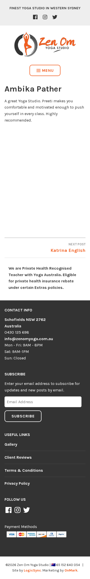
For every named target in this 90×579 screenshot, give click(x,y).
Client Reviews (18, 457)
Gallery (10, 444)
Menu (48, 70)
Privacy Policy (17, 483)
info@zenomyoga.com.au (28, 338)
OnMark (71, 570)
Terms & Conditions (23, 470)
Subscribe (23, 416)
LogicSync (32, 570)
